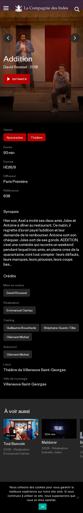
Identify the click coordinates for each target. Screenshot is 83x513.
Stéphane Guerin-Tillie (60, 328)
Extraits (19, 79)
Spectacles (15, 137)
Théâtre (36, 137)
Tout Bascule (14, 443)
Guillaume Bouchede (21, 328)
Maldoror (49, 442)
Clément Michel (18, 337)
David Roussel (17, 293)
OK (43, 506)
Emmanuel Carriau (20, 310)
